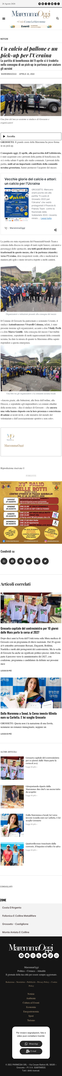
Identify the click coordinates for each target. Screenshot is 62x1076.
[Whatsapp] (58, 4)
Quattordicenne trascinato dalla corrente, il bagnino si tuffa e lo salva (43, 845)
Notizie (4, 39)
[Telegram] (43, 4)
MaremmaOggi (14, 445)
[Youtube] (52, 4)
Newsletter (20, 982)
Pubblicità (31, 982)
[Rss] (49, 4)
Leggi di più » (31, 766)
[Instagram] (46, 4)
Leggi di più (6, 671)
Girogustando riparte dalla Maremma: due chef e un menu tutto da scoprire (43, 789)
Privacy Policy (43, 982)
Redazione (10, 982)
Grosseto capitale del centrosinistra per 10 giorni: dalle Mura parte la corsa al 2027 (30, 630)
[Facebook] (39, 4)
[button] (4, 18)
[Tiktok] (55, 4)
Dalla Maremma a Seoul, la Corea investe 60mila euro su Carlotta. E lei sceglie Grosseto (29, 715)
